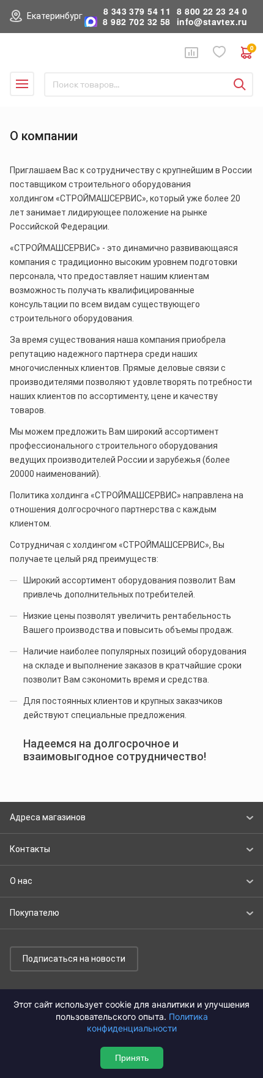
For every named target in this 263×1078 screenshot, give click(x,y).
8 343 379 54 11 (137, 11)
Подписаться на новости (74, 959)
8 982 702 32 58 (136, 22)
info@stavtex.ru (212, 22)
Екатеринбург (55, 16)
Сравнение (191, 52)
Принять (132, 1058)
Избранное (219, 52)
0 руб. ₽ (251, 49)
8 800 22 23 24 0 (212, 11)
